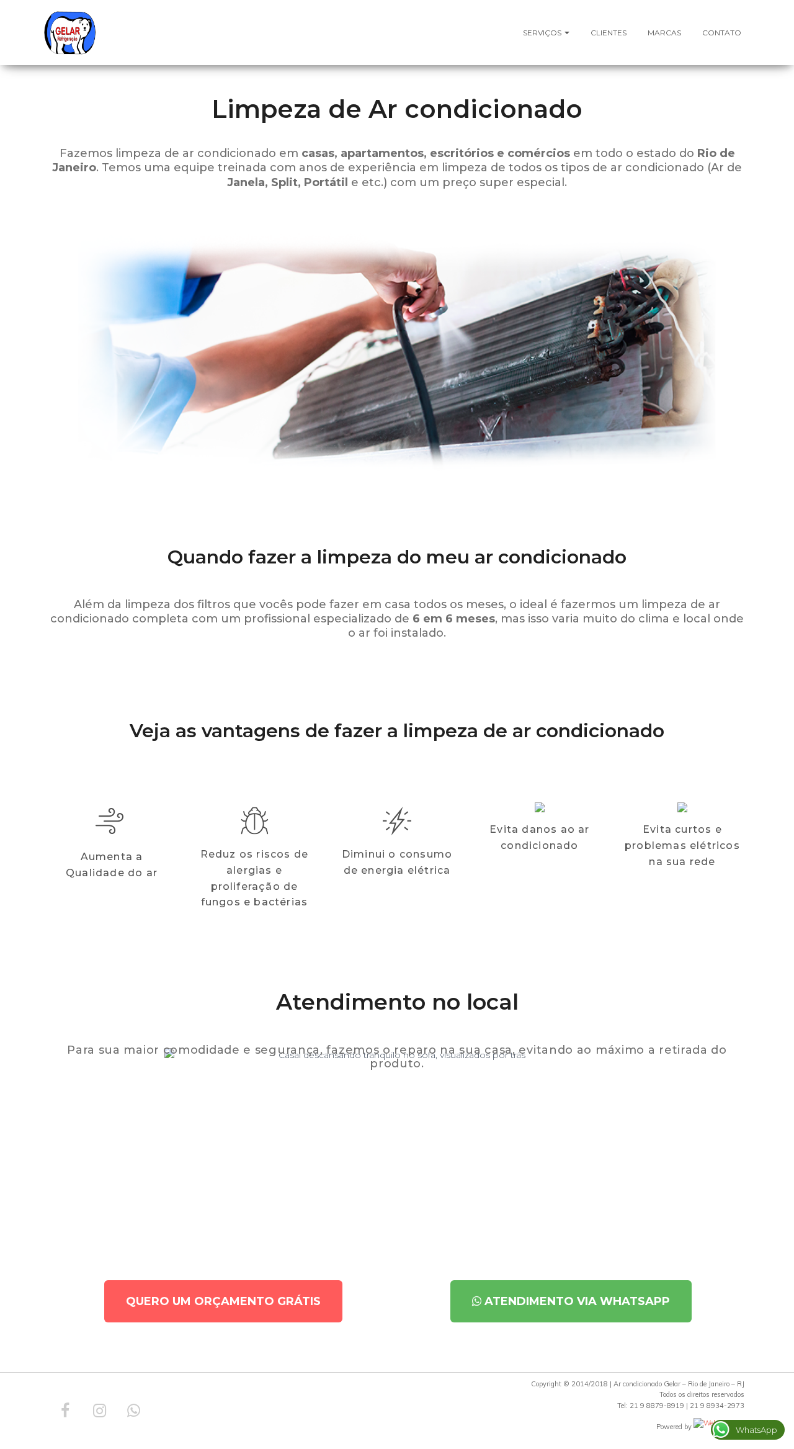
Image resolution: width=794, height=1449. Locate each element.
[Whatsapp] (133, 1410)
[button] (223, 1301)
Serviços (543, 32)
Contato (721, 32)
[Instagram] (99, 1410)
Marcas (664, 32)
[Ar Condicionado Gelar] (69, 32)
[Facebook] (65, 1410)
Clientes (609, 32)
